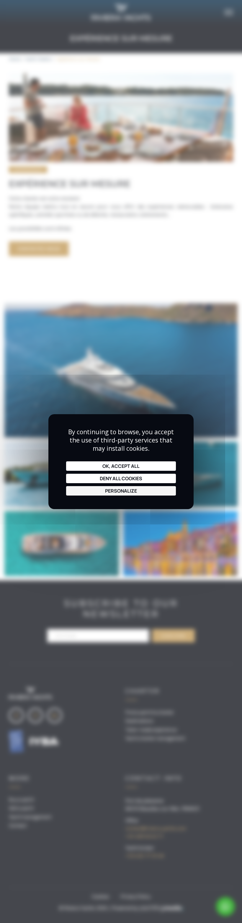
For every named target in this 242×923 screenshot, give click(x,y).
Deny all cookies (121, 478)
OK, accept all (121, 466)
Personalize (121, 491)
